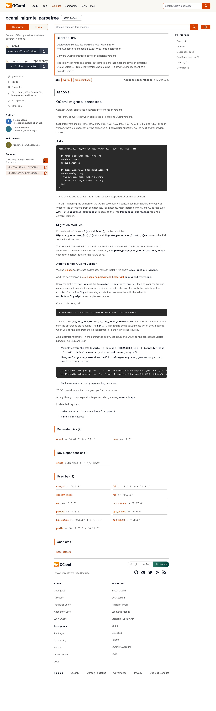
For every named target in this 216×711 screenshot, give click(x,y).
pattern (60, 511)
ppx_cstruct (119, 511)
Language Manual (121, 611)
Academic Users (63, 611)
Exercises (117, 632)
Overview (17, 27)
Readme (16, 82)
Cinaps (68, 269)
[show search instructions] (205, 27)
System (163, 564)
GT (114, 486)
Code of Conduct (159, 672)
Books (115, 625)
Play (92, 5)
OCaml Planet (61, 654)
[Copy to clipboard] (44, 51)
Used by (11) (183, 62)
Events (58, 647)
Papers (115, 639)
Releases (59, 597)
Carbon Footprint (96, 672)
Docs (39, 27)
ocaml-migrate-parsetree (32, 18)
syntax (66, 79)
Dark (148, 564)
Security (75, 672)
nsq (58, 503)
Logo (114, 653)
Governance (120, 672)
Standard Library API (123, 618)
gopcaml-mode (64, 494)
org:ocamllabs (82, 79)
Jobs (56, 661)
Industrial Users (62, 604)
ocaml (59, 439)
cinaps (59, 462)
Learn (35, 5)
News (84, 5)
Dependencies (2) (186, 52)
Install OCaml (119, 590)
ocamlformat (120, 503)
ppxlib (59, 528)
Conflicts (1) (183, 67)
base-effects (63, 551)
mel (115, 494)
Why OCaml (60, 618)
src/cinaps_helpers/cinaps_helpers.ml (103, 276)
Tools (44, 5)
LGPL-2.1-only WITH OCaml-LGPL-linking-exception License (27, 94)
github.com (17, 76)
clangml (60, 486)
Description (182, 41)
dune (115, 439)
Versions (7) (17, 106)
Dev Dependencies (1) (188, 57)
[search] (206, 6)
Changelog (17, 87)
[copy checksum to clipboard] (45, 167)
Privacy (138, 672)
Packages (56, 5)
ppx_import (119, 519)
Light (136, 564)
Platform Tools (120, 604)
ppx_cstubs (62, 519)
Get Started (118, 597)
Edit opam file (18, 100)
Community (71, 5)
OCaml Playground (122, 646)
